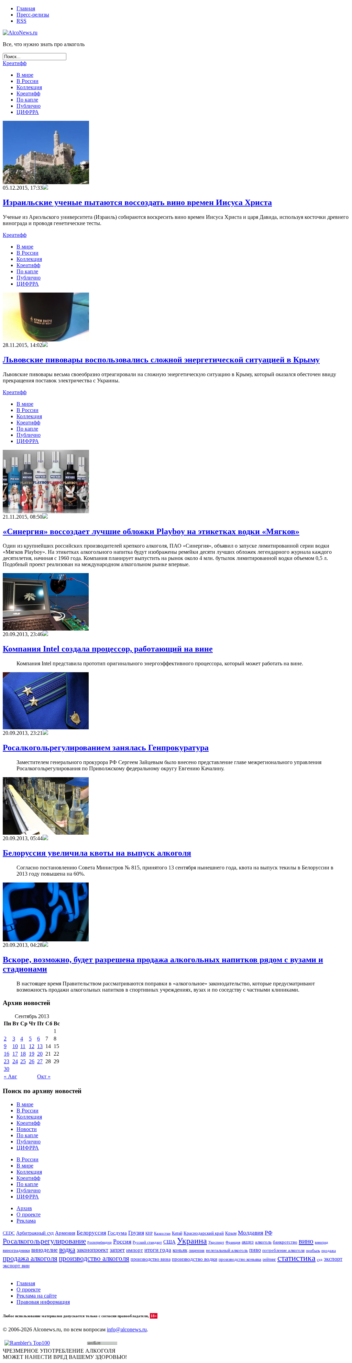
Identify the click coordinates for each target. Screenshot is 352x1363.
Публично (28, 106)
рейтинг (269, 1259)
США (169, 1242)
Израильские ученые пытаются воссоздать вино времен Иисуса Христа (137, 202)
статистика (296, 1258)
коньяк (180, 1250)
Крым (230, 1233)
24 (15, 1061)
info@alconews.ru (127, 1329)
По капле (27, 100)
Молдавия (250, 1232)
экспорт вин (16, 1265)
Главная (25, 8)
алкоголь (263, 1242)
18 (23, 1054)
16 (6, 1054)
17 (15, 1054)
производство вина (150, 1259)
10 (15, 1046)
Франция (233, 1242)
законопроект (92, 1250)
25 (23, 1061)
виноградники (16, 1250)
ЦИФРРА (27, 112)
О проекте (28, 1214)
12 (31, 1046)
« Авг (10, 1076)
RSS (21, 21)
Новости (26, 1129)
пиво (255, 1250)
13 (40, 1046)
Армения (65, 1233)
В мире (24, 75)
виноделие (44, 1250)
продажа (328, 1251)
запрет (117, 1250)
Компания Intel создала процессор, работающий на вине (108, 648)
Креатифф (14, 63)
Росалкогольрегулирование (44, 1241)
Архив (24, 1208)
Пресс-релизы (32, 15)
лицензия (197, 1250)
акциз (248, 1242)
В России (27, 81)
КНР (149, 1233)
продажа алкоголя (30, 1258)
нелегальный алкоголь (227, 1250)
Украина (192, 1240)
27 (40, 1061)
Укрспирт (216, 1242)
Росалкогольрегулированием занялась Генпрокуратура (106, 747)
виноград (321, 1242)
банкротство (285, 1242)
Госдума (117, 1233)
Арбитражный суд (35, 1233)
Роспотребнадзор (99, 1242)
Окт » (44, 1076)
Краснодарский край (204, 1233)
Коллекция (29, 87)
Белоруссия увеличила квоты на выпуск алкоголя (97, 852)
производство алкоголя (94, 1258)
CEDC (9, 1233)
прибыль (313, 1250)
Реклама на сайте (36, 1296)
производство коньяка (240, 1259)
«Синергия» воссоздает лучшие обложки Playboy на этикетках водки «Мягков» (151, 531)
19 (31, 1054)
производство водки (194, 1259)
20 (40, 1054)
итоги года (157, 1250)
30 (6, 1069)
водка (67, 1249)
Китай (177, 1233)
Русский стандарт (147, 1242)
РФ (268, 1232)
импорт (134, 1250)
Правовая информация (43, 1302)
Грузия (136, 1233)
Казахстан (162, 1233)
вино (306, 1241)
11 (22, 1046)
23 (6, 1061)
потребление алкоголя (283, 1250)
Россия (122, 1241)
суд (319, 1259)
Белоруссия (91, 1232)
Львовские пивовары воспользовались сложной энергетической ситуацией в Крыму (161, 359)
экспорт (333, 1259)
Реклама (26, 1221)
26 (31, 1061)
